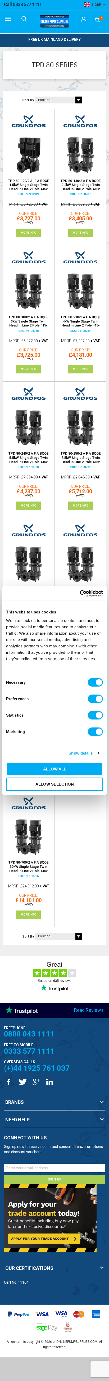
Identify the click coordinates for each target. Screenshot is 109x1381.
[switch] (95, 698)
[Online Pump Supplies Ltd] (54, 22)
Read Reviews (89, 1010)
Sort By (28, 100)
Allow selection (54, 784)
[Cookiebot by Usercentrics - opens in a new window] (80, 593)
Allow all (54, 768)
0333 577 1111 (23, 4)
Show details (81, 753)
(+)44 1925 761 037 (37, 1068)
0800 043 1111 (29, 1034)
